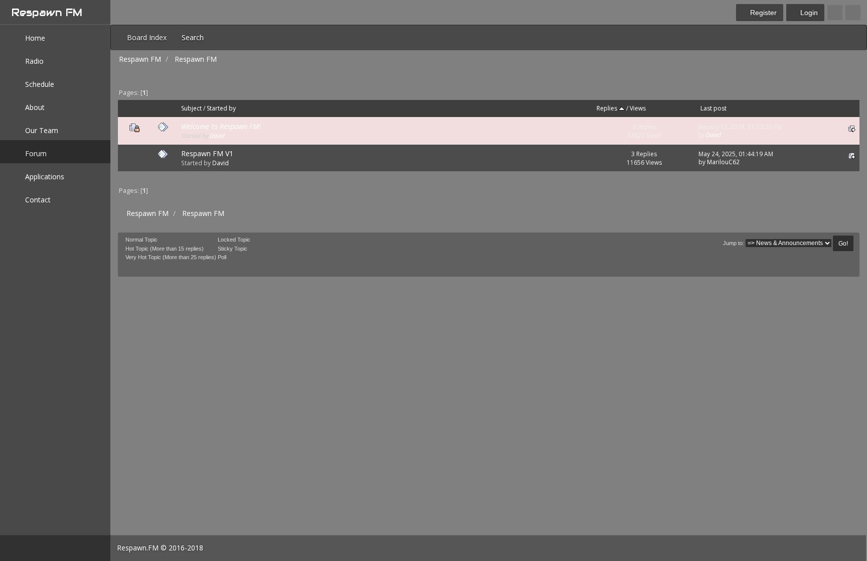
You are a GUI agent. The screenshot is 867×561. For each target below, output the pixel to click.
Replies (608, 108)
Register (762, 13)
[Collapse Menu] (852, 12)
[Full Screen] (834, 12)
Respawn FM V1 (207, 153)
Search (193, 37)
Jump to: (733, 243)
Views (638, 108)
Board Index (147, 37)
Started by (221, 108)
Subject (191, 108)
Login (808, 13)
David (217, 136)
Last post (713, 108)
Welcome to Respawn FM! (221, 126)
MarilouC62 (723, 162)
